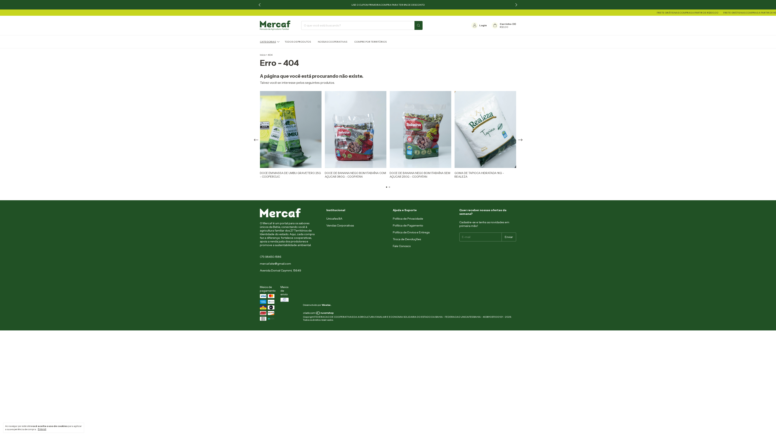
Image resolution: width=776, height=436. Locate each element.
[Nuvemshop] (318, 313)
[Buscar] (418, 25)
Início (263, 54)
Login (483, 25)
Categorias (268, 41)
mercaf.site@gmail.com (275, 263)
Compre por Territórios (370, 41)
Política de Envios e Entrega (411, 232)
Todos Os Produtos (298, 41)
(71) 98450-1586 (270, 257)
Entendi (42, 429)
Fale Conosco (402, 246)
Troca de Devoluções (407, 239)
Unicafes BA (334, 218)
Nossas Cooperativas (332, 41)
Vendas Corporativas (340, 225)
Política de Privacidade (408, 218)
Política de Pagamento (408, 225)
